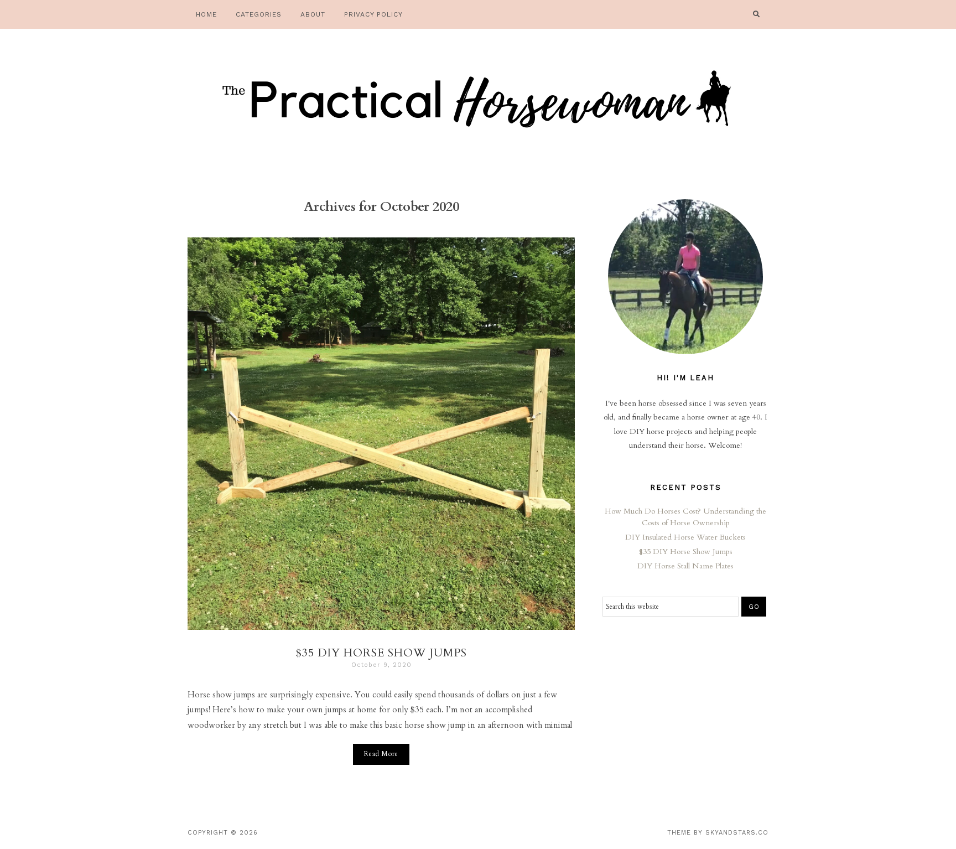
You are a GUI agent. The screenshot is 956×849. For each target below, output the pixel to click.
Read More (381, 753)
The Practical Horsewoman (478, 102)
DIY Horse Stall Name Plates (685, 566)
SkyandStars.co (736, 832)
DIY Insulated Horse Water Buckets (685, 537)
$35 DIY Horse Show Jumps (381, 652)
